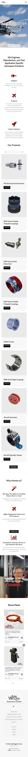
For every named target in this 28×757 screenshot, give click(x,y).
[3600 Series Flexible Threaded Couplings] (14, 204)
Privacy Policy (14, 711)
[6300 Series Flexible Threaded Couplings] (14, 284)
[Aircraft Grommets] (14, 400)
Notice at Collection (14, 748)
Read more (6, 187)
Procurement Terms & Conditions (14, 717)
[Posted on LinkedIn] (22, 638)
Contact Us (14, 722)
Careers (14, 732)
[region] (14, 26)
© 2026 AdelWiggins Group (14, 744)
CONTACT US (14, 531)
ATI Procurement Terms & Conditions (14, 719)
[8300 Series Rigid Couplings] (14, 362)
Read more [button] (7, 634)
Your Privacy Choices (15, 750)
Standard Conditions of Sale (14, 714)
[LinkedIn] (14, 706)
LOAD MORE (13, 467)
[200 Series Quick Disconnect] (14, 166)
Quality (14, 734)
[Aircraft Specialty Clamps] (14, 438)
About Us (14, 726)
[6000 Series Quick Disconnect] (14, 244)
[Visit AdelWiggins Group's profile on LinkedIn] (6, 638)
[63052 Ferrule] (14, 325)
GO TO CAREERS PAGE (13, 585)
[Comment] (8, 642)
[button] (10, 45)
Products (14, 729)
